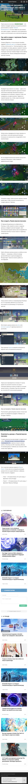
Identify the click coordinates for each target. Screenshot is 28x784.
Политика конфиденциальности (9, 781)
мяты (18, 325)
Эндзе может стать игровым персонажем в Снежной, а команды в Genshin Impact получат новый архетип (13, 530)
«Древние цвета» (10, 44)
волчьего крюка (5, 327)
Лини (20, 467)
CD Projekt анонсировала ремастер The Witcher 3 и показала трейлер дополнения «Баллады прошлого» (13, 759)
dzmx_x (4, 20)
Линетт (3, 469)
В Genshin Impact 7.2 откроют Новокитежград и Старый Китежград (13, 578)
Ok (24, 780)
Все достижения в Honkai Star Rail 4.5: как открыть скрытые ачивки (13, 734)
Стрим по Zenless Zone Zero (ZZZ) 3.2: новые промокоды (13, 659)
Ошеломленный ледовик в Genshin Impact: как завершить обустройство (12, 634)
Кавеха (10, 347)
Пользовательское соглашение (8, 774)
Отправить (23, 605)
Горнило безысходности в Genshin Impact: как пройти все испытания (12, 709)
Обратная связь (4, 775)
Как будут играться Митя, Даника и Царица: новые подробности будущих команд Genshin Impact (13, 554)
